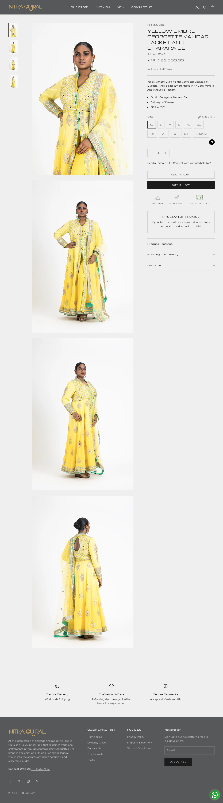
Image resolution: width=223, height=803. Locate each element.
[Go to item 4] (13, 81)
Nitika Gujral (156, 24)
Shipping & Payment (139, 742)
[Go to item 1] (13, 30)
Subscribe (178, 761)
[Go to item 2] (13, 47)
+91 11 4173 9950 (40, 769)
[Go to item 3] (13, 64)
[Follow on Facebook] (10, 781)
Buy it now (181, 185)
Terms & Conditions (139, 748)
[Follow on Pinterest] (37, 781)
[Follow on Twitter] (19, 781)
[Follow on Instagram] (28, 781)
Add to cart (181, 174)
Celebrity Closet (97, 742)
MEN (120, 7)
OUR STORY (80, 7)
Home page (94, 736)
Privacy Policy (135, 736)
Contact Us (94, 748)
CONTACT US (141, 7)
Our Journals (95, 754)
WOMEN (103, 7)
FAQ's (91, 759)
